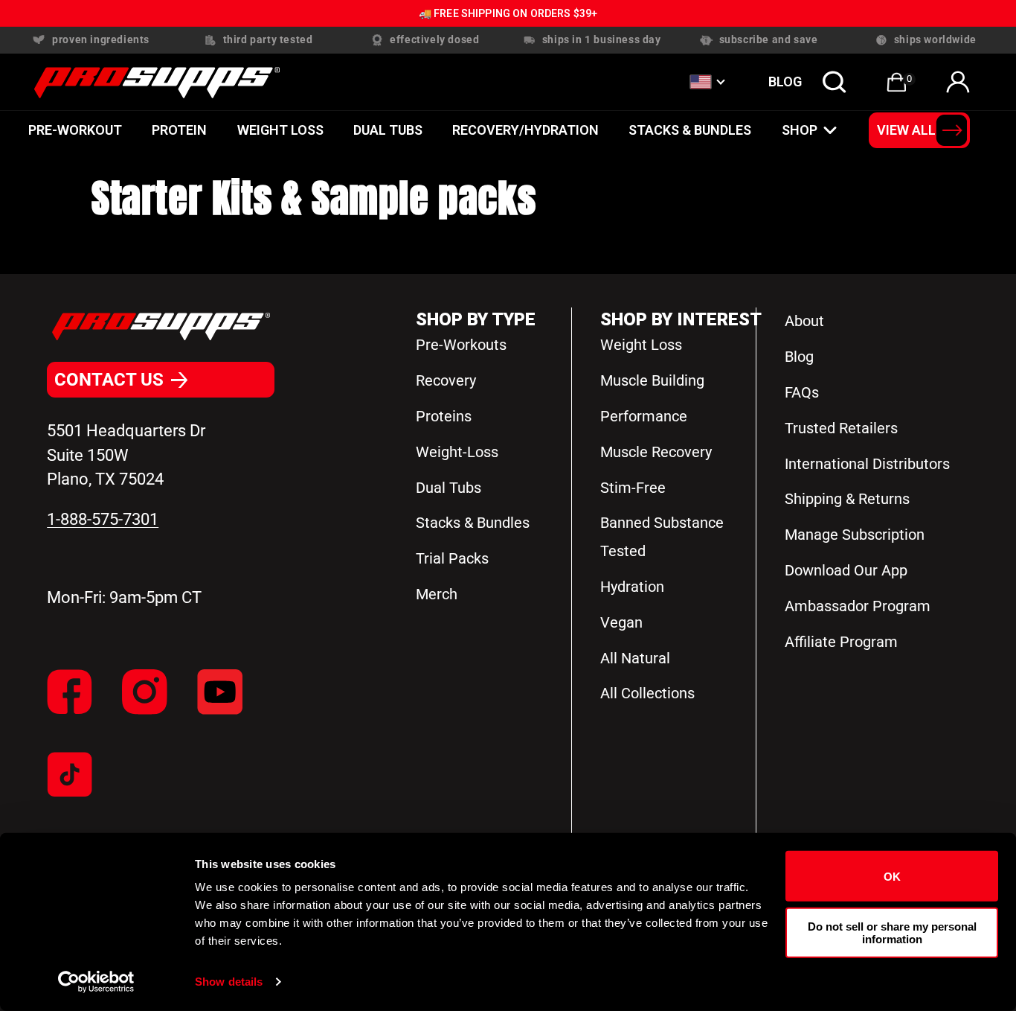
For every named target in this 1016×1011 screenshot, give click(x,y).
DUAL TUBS (387, 130)
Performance (643, 416)
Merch (436, 594)
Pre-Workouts (461, 345)
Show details (229, 981)
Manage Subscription (855, 534)
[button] (834, 82)
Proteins (444, 416)
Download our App (846, 570)
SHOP (799, 130)
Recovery (446, 380)
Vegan (621, 622)
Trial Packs (452, 558)
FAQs (802, 392)
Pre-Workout (75, 130)
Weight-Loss (457, 452)
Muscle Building (652, 380)
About (804, 321)
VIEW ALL (906, 130)
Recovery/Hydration (525, 130)
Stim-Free (633, 488)
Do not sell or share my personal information (892, 932)
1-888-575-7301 (102, 519)
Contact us (109, 379)
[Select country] (706, 82)
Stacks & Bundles (689, 130)
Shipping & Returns (847, 499)
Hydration (632, 587)
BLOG (785, 81)
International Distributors (867, 464)
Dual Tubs (448, 488)
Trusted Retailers (841, 428)
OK (892, 876)
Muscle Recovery (656, 452)
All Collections (647, 693)
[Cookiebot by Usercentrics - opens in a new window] (96, 982)
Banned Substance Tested (662, 537)
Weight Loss (280, 130)
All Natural (635, 658)
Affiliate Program (841, 642)
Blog (799, 357)
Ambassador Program (857, 606)
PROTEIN (179, 130)
